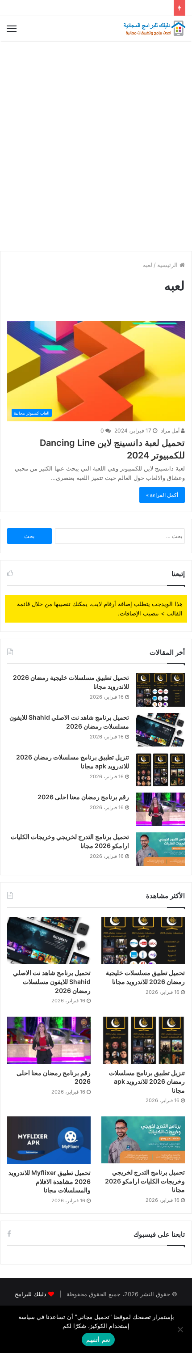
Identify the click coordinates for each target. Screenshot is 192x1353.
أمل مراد (171, 430)
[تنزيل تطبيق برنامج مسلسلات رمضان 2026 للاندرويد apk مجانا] (160, 769)
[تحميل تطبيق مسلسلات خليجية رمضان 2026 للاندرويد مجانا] (160, 690)
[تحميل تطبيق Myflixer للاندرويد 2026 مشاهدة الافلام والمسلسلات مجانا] (49, 1140)
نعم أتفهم (98, 1339)
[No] (180, 1329)
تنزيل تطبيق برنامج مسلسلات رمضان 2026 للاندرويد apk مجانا (147, 1081)
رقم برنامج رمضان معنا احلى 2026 (83, 797)
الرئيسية (168, 264)
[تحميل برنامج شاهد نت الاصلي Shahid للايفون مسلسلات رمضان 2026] (160, 729)
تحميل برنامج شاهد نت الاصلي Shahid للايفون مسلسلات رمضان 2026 (52, 981)
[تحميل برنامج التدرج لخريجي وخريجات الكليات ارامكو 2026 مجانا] (160, 849)
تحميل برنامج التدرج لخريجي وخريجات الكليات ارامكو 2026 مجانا (145, 1180)
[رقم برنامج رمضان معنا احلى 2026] (160, 809)
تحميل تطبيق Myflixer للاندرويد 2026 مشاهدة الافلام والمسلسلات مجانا (49, 1181)
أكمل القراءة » (162, 495)
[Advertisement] (96, 146)
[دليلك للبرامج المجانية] (154, 28)
